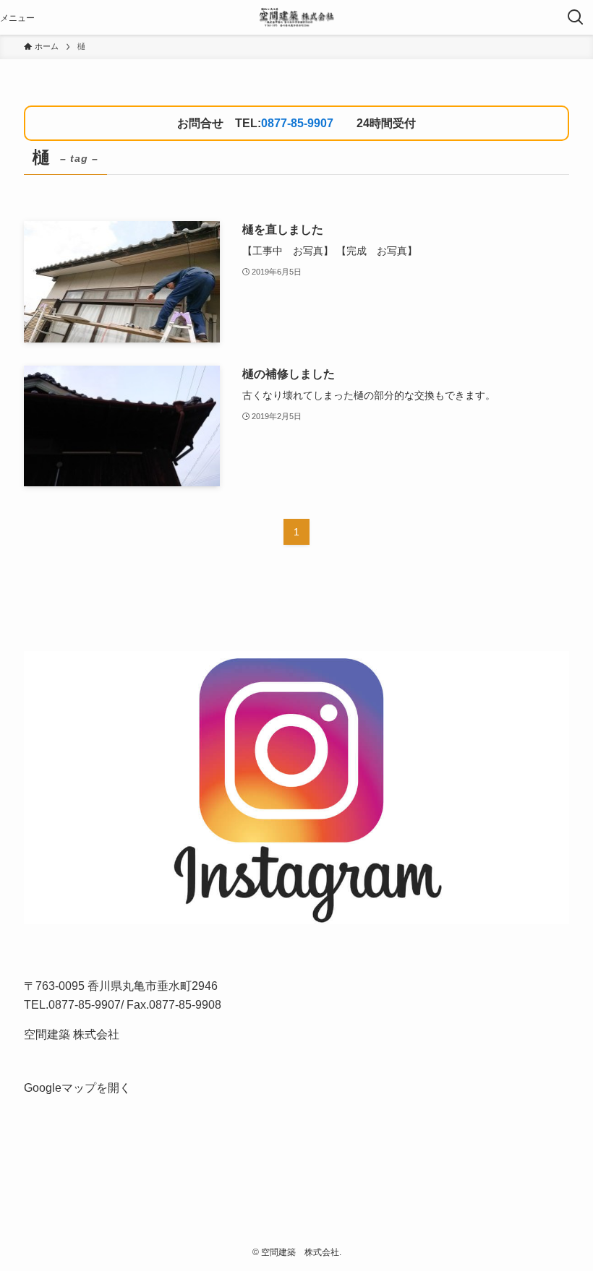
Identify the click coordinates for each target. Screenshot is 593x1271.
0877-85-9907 (297, 123)
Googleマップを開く (77, 1088)
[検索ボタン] (575, 17)
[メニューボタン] (17, 17)
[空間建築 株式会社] (296, 17)
